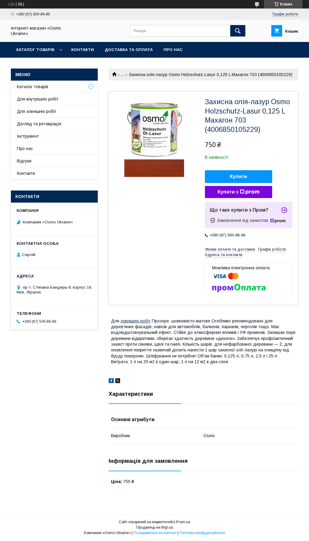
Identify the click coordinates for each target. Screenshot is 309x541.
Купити (238, 176)
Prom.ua (183, 522)
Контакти (82, 49)
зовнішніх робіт (135, 321)
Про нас (173, 49)
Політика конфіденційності (202, 533)
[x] (117, 381)
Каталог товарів (35, 49)
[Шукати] (237, 31)
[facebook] (111, 381)
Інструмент (28, 136)
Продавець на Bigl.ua (154, 527)
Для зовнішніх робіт (36, 111)
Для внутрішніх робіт (38, 99)
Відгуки (24, 160)
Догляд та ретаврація (39, 123)
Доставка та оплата (129, 49)
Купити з (228, 191)
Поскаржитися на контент (155, 533)
